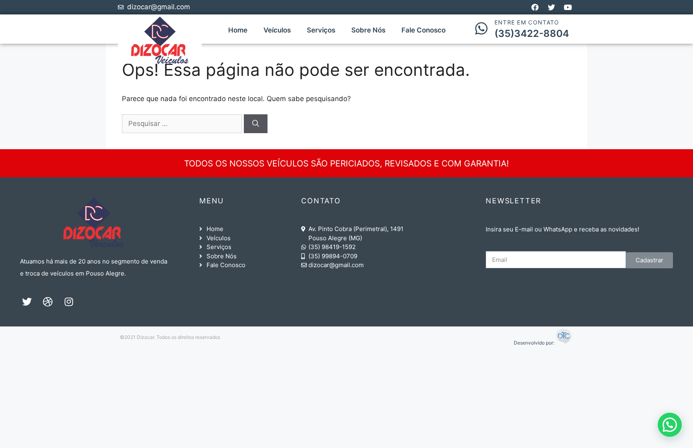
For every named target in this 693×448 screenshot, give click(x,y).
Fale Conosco (423, 30)
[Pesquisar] (255, 124)
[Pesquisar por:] (183, 124)
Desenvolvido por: (534, 343)
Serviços (321, 30)
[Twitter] (27, 301)
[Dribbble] (48, 301)
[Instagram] (68, 301)
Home (237, 30)
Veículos (277, 30)
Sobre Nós (368, 30)
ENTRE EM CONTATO (526, 22)
